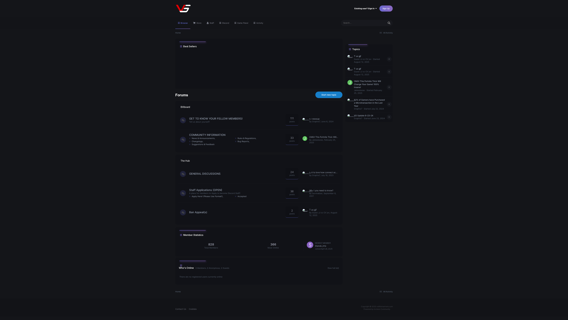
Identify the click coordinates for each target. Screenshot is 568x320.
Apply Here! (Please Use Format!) (207, 196)
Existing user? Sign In (364, 8)
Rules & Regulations (247, 138)
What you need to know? (321, 190)
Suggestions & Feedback (203, 144)
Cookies (193, 309)
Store (198, 23)
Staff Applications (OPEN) (205, 190)
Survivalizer (317, 193)
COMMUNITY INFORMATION (207, 134)
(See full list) (333, 268)
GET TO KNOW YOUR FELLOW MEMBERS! (216, 118)
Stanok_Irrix (320, 246)
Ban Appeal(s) (198, 212)
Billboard (185, 107)
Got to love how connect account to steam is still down (335, 172)
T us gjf (313, 209)
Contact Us (180, 309)
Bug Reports (243, 141)
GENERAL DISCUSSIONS (205, 173)
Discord (225, 23)
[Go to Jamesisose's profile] (305, 138)
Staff (211, 23)
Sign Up (386, 8)
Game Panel (242, 23)
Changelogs (197, 141)
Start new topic (328, 94)
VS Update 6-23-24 (363, 115)
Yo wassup (314, 118)
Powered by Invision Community (377, 309)
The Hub (185, 160)
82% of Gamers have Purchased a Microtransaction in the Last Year (369, 103)
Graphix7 (316, 121)
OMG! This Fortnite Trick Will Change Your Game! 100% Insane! (367, 84)
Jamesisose (317, 140)
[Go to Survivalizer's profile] (305, 192)
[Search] (389, 23)
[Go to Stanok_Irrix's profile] (310, 245)
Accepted (242, 196)
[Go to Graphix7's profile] (305, 120)
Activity (259, 23)
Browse (184, 23)
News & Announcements (203, 138)
